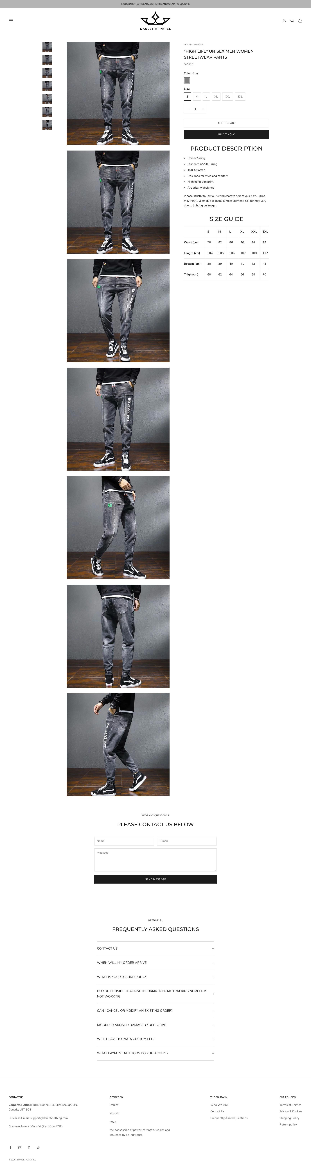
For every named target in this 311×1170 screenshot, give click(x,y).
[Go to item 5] (47, 99)
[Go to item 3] (47, 73)
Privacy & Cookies (291, 1111)
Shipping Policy (289, 1118)
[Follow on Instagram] (20, 1147)
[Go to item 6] (47, 112)
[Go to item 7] (47, 125)
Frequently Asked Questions (229, 1118)
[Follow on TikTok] (38, 1147)
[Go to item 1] (47, 47)
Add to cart (226, 123)
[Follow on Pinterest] (29, 1147)
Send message (155, 879)
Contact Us (217, 1111)
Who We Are (219, 1105)
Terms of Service (290, 1105)
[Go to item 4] (47, 86)
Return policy (288, 1125)
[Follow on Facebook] (10, 1147)
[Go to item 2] (47, 60)
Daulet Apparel (194, 44)
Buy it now (226, 134)
